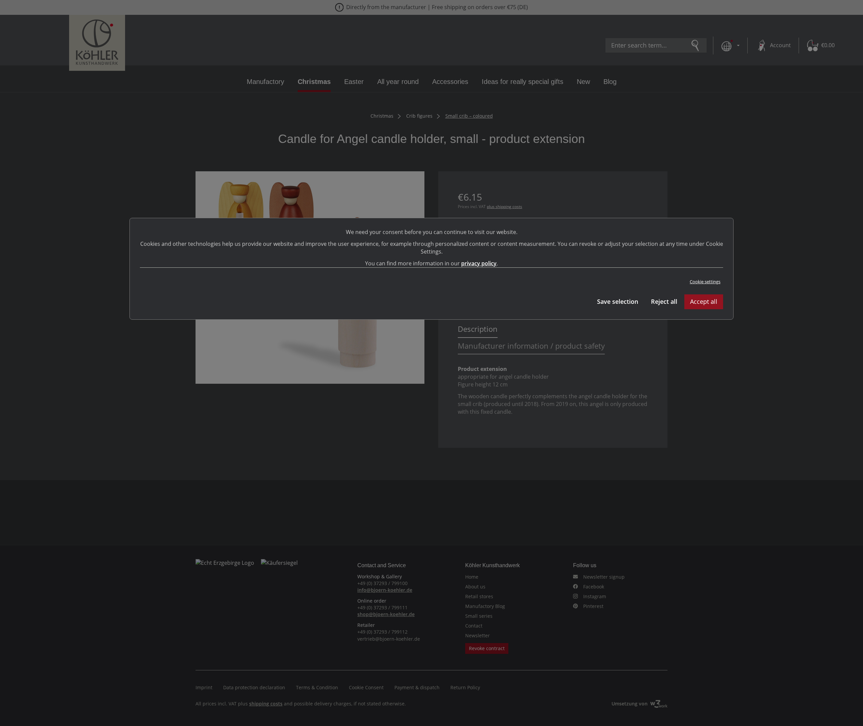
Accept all (703, 301)
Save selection (617, 301)
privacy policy (479, 263)
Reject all (664, 301)
